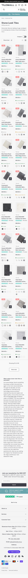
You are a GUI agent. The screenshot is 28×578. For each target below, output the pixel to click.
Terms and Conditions (13, 570)
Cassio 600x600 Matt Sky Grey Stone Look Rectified (6, 249)
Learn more (20, 1)
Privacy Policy (4, 570)
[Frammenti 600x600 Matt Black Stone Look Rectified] (21, 176)
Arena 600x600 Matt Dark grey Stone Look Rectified (20, 249)
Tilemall (6, 568)
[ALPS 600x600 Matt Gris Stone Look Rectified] (21, 304)
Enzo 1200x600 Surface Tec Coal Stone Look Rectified (6, 280)
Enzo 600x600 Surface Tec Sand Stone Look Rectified (21, 217)
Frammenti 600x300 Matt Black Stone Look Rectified (6, 186)
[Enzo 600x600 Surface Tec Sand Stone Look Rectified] (21, 207)
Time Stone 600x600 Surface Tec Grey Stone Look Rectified (21, 280)
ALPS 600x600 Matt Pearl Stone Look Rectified (6, 123)
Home (3, 18)
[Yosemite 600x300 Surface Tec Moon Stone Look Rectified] (7, 304)
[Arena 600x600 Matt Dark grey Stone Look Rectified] (21, 238)
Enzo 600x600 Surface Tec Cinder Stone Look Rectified (21, 346)
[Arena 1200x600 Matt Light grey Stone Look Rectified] (21, 50)
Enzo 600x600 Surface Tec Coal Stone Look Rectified (6, 217)
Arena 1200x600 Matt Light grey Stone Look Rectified (20, 60)
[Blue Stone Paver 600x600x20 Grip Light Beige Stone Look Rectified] (7, 144)
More (3, 31)
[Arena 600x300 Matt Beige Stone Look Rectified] (21, 144)
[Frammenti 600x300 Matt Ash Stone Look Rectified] (21, 113)
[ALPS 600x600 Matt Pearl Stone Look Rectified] (7, 113)
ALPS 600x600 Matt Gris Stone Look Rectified (20, 314)
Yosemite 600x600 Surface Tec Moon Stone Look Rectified (7, 346)
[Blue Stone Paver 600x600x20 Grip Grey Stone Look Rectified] (7, 81)
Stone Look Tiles (8, 18)
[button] (22, 5)
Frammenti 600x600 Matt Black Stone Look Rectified (20, 186)
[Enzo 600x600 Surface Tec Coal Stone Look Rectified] (7, 207)
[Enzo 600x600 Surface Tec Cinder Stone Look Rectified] (21, 335)
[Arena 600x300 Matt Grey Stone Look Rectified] (21, 81)
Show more (14, 369)
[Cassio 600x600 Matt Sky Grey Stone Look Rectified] (7, 238)
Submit (14, 484)
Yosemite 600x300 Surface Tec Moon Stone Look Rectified (7, 314)
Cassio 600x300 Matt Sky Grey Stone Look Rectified (6, 60)
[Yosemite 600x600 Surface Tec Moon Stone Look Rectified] (7, 335)
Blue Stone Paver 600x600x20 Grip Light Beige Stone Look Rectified (7, 155)
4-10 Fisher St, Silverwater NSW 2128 (14, 547)
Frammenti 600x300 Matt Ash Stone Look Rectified (20, 123)
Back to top (14, 502)
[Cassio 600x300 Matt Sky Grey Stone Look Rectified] (7, 50)
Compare (19, 36)
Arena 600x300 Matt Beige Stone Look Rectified (21, 155)
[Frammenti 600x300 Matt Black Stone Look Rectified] (7, 176)
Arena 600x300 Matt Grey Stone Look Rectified (20, 92)
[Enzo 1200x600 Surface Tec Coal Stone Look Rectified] (7, 270)
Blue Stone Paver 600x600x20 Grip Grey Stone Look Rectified (7, 92)
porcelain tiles (12, 396)
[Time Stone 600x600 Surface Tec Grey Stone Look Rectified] (21, 270)
